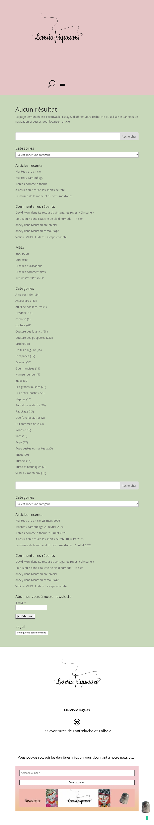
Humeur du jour (25, 374)
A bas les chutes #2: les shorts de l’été (40, 190)
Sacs (18, 436)
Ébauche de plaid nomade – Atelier (60, 219)
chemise (20, 319)
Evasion (20, 362)
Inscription (22, 253)
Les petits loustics (27, 393)
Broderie (21, 313)
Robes (19, 430)
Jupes (18, 381)
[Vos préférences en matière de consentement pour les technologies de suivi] (147, 818)
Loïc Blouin (22, 219)
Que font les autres (28, 417)
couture (20, 325)
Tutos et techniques (28, 467)
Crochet (20, 344)
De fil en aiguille (25, 350)
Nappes (20, 399)
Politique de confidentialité (31, 632)
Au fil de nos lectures (29, 307)
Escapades (22, 356)
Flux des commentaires (30, 272)
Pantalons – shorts (27, 405)
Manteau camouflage (29, 178)
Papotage (21, 411)
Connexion (22, 260)
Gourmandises (24, 368)
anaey (19, 225)
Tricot (19, 454)
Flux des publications (28, 266)
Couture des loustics (28, 331)
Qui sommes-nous (27, 424)
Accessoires (23, 301)
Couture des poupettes (30, 338)
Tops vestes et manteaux (32, 448)
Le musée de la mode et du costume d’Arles (44, 196)
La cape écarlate (56, 237)
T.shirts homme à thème (31, 184)
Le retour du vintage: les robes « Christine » (66, 212)
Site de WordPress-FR (29, 278)
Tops (18, 442)
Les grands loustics (27, 387)
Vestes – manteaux (27, 473)
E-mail (20, 602)
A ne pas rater (24, 294)
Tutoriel (20, 461)
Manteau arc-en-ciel (28, 171)
